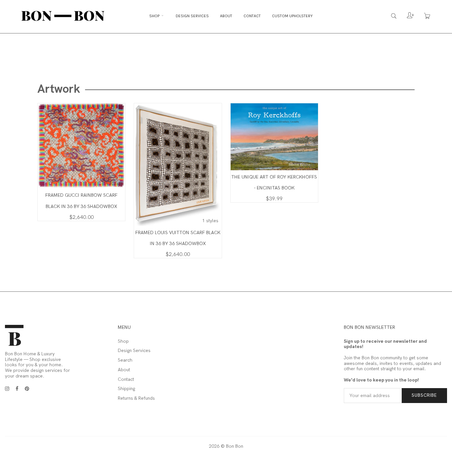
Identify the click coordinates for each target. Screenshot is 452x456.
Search (125, 360)
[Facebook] (17, 389)
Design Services (192, 16)
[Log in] (405, 17)
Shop (154, 16)
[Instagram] (7, 389)
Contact (252, 16)
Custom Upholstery (292, 16)
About (226, 16)
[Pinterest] (27, 389)
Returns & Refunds (136, 398)
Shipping (126, 388)
